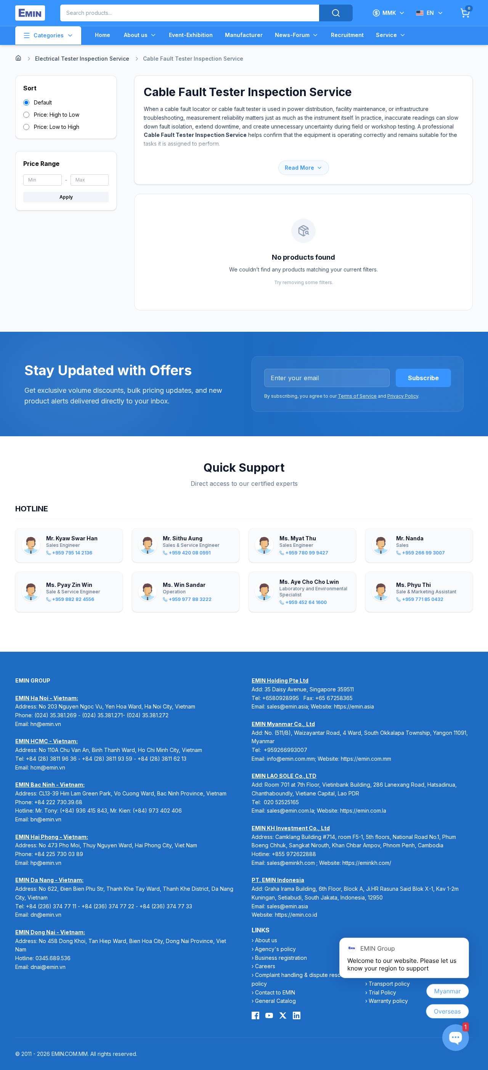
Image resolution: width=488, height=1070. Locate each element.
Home (102, 35)
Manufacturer (244, 35)
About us (136, 35)
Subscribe (423, 378)
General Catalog (275, 1001)
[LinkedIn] (296, 1015)
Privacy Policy (402, 396)
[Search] (336, 13)
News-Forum (292, 35)
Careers (265, 966)
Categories (49, 35)
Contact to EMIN (275, 992)
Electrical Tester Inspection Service (82, 58)
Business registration (281, 957)
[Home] (18, 58)
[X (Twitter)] (283, 1015)
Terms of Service (357, 396)
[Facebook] (255, 1015)
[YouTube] (269, 1015)
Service (386, 35)
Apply (66, 197)
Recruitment (347, 35)
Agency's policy (275, 949)
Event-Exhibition (191, 35)
